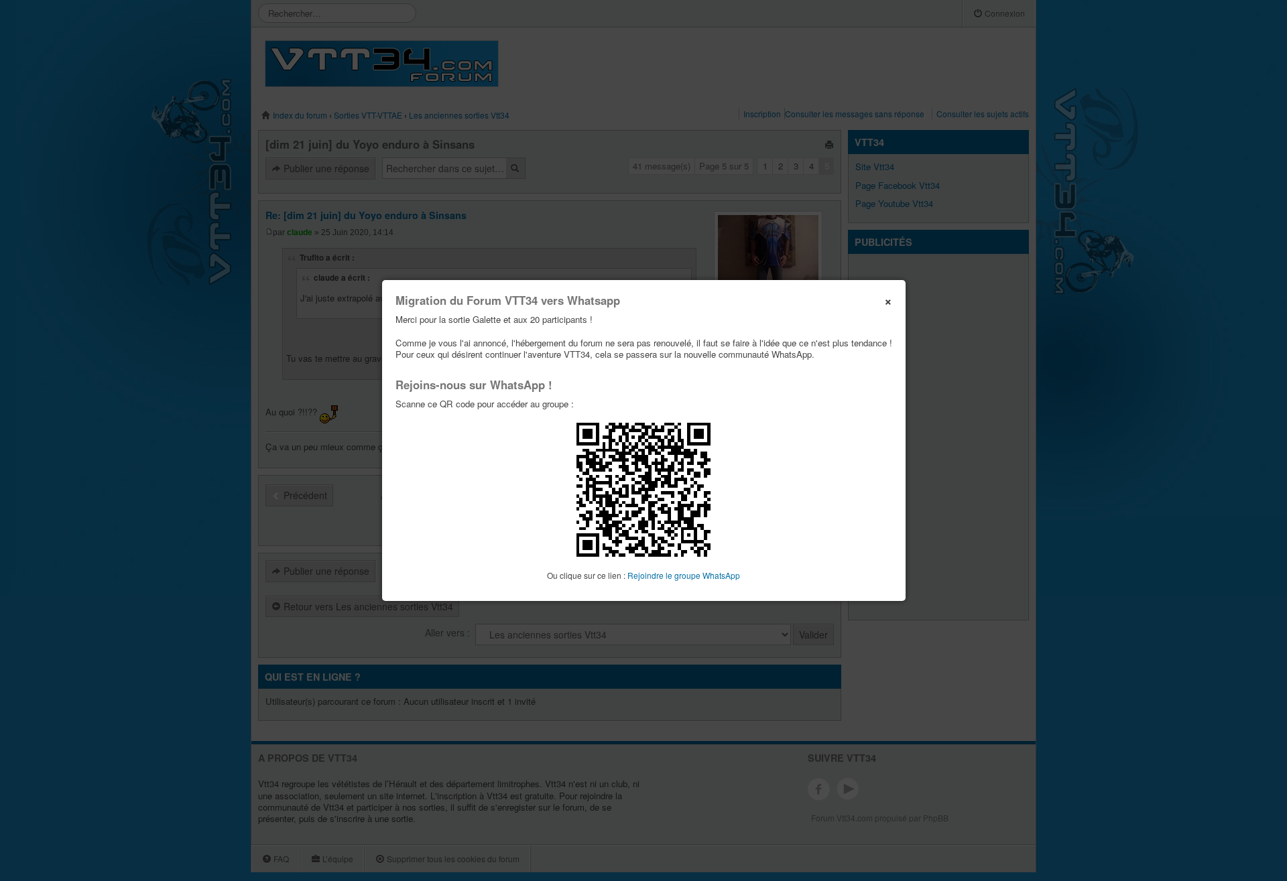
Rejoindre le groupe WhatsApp (683, 575)
